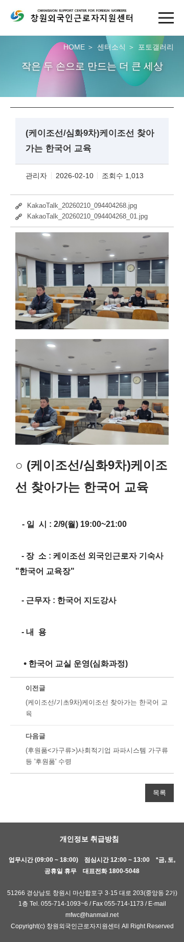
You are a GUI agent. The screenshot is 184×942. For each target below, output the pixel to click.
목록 (159, 792)
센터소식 (111, 47)
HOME (74, 47)
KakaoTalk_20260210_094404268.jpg (82, 205)
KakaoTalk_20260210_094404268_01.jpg (87, 216)
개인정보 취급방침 (89, 839)
